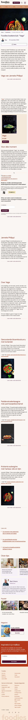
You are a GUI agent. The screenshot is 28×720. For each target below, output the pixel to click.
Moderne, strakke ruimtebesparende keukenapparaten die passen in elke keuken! (13, 183)
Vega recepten (18, 707)
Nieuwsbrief (10, 6)
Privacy (3, 692)
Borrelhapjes (17, 696)
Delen (14, 44)
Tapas (16, 701)
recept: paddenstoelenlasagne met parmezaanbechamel (13, 420)
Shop (23, 6)
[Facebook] (12, 712)
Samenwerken (17, 673)
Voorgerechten (18, 690)
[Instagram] (9, 712)
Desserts (16, 694)
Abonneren (16, 2)
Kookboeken (7, 32)
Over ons (3, 673)
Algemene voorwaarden (6, 690)
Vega (2, 99)
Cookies (3, 694)
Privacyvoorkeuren (5, 696)
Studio (16, 675)
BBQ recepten (17, 699)
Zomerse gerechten (19, 698)
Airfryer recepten (18, 705)
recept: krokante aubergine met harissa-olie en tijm (12, 482)
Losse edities (4, 678)
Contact (3, 689)
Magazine (3, 6)
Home (2, 32)
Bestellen (17, 633)
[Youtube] (19, 712)
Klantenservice (5, 685)
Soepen (16, 689)
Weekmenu (17, 6)
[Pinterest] (16, 712)
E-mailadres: (3, 205)
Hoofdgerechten (18, 692)
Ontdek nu (11, 192)
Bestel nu (5, 141)
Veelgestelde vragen (6, 687)
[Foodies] (5, 2)
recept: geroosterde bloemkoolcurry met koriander (13, 355)
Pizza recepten (18, 703)
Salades (16, 687)
